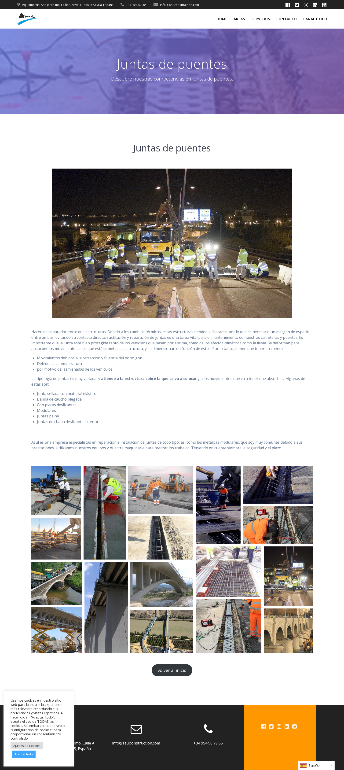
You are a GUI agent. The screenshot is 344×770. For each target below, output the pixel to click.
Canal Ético (315, 19)
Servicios (261, 19)
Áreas (239, 19)
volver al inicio (172, 670)
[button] (56, 490)
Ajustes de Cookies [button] (26, 746)
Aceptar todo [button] (24, 754)
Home (222, 19)
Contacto (286, 19)
